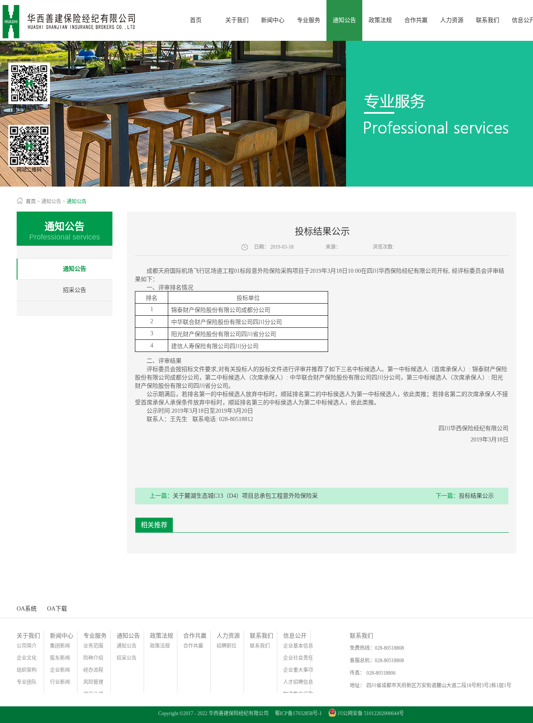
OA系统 (27, 609)
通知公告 (51, 201)
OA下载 (57, 609)
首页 (196, 20)
